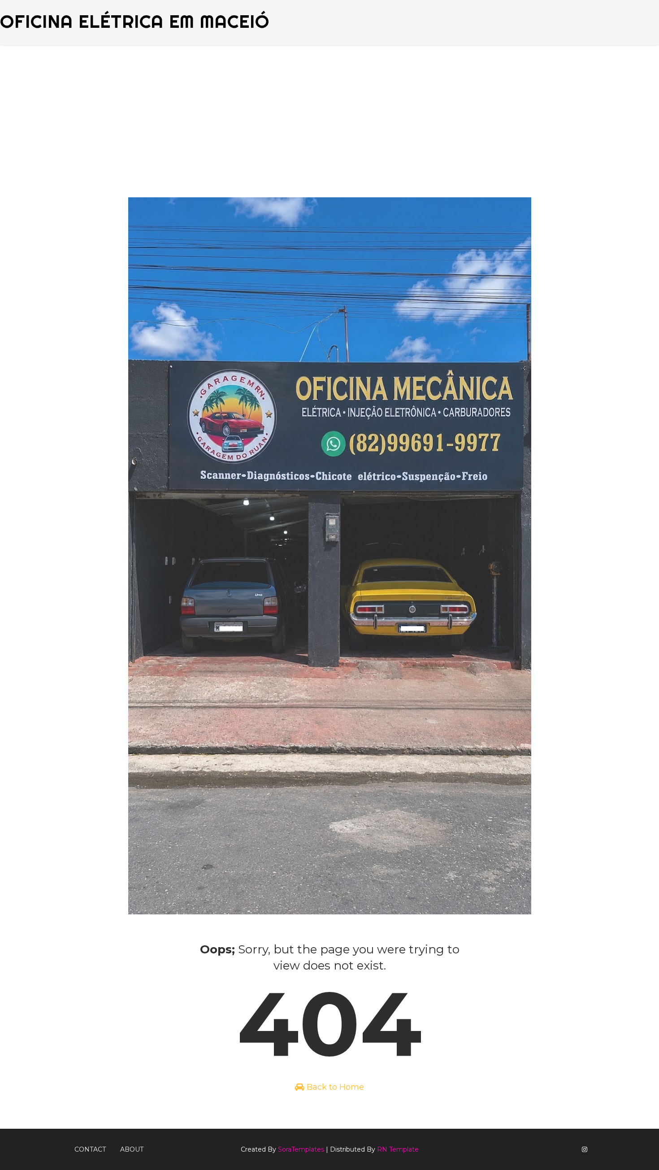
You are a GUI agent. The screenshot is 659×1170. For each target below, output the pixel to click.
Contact (90, 1149)
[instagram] (585, 1149)
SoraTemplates (301, 1149)
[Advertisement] (329, 112)
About (131, 1149)
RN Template (398, 1149)
